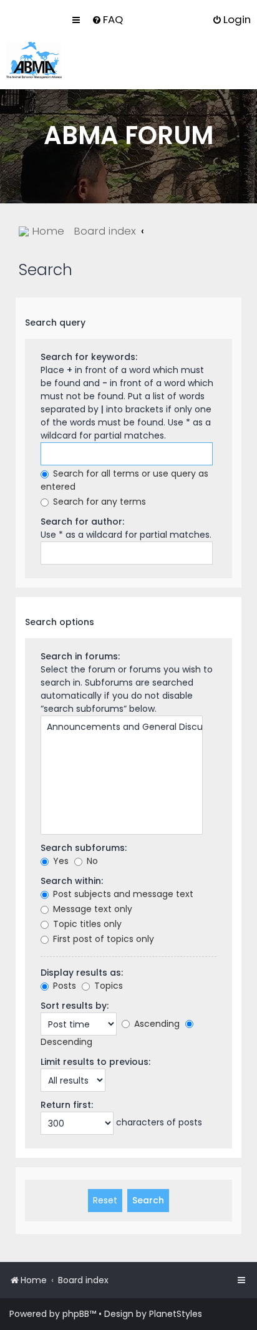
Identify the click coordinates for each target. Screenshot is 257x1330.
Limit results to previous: (95, 1062)
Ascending (156, 1023)
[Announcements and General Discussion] (122, 727)
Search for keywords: (89, 357)
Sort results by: (75, 1005)
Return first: (67, 1105)
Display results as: (82, 972)
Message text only (91, 909)
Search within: (72, 881)
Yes (60, 861)
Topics (107, 985)
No (91, 861)
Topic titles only (86, 924)
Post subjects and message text (122, 894)
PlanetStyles (175, 1314)
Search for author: (82, 521)
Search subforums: (84, 848)
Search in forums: (80, 656)
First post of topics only (102, 939)
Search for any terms (98, 501)
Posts (63, 985)
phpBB (75, 1314)
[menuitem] (107, 19)
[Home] (34, 60)
